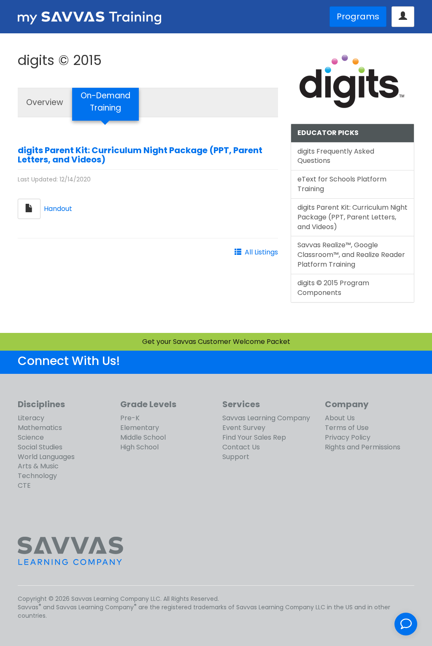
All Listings (261, 252)
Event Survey (243, 427)
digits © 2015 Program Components (333, 287)
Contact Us (241, 447)
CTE (24, 485)
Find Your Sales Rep (254, 437)
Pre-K (130, 418)
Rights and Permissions (362, 447)
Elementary (139, 427)
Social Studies (40, 447)
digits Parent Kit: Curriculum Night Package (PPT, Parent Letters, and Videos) (140, 154)
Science (31, 437)
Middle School (143, 437)
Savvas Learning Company (266, 418)
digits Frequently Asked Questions (335, 156)
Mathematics (40, 427)
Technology (37, 476)
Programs (358, 16)
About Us (340, 418)
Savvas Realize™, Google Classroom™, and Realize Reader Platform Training (351, 254)
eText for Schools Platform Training (341, 184)
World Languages (46, 457)
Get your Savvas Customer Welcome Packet (216, 341)
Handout (58, 208)
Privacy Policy (347, 437)
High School (139, 447)
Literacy (31, 418)
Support (235, 457)
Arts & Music (38, 466)
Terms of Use (347, 427)
